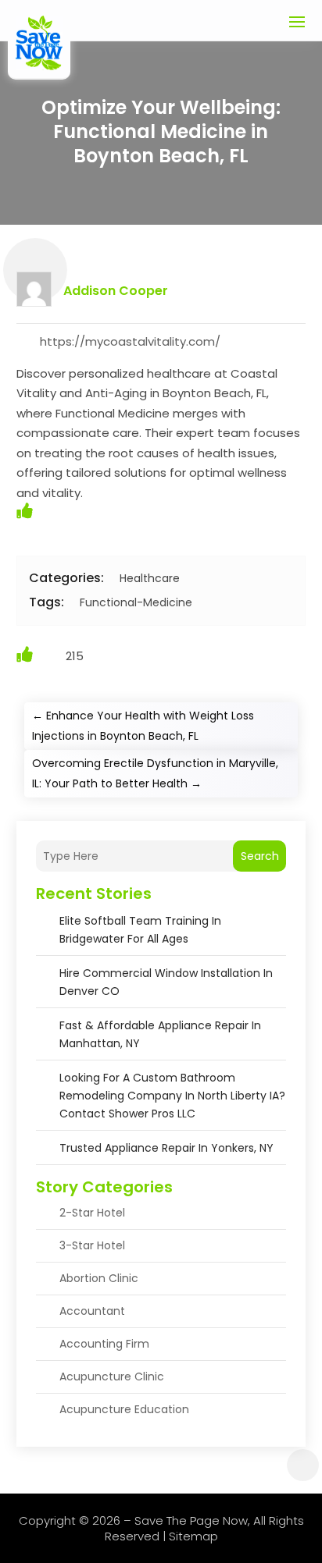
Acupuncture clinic (111, 1376)
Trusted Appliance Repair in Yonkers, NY (166, 1148)
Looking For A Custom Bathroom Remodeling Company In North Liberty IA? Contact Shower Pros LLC (172, 1095)
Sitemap (193, 1536)
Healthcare (150, 578)
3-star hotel (92, 1245)
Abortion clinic (98, 1278)
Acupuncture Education (124, 1409)
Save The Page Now (191, 1520)
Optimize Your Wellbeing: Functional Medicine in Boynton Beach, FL (161, 131)
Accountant (92, 1311)
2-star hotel (92, 1212)
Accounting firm (104, 1344)
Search (260, 856)
